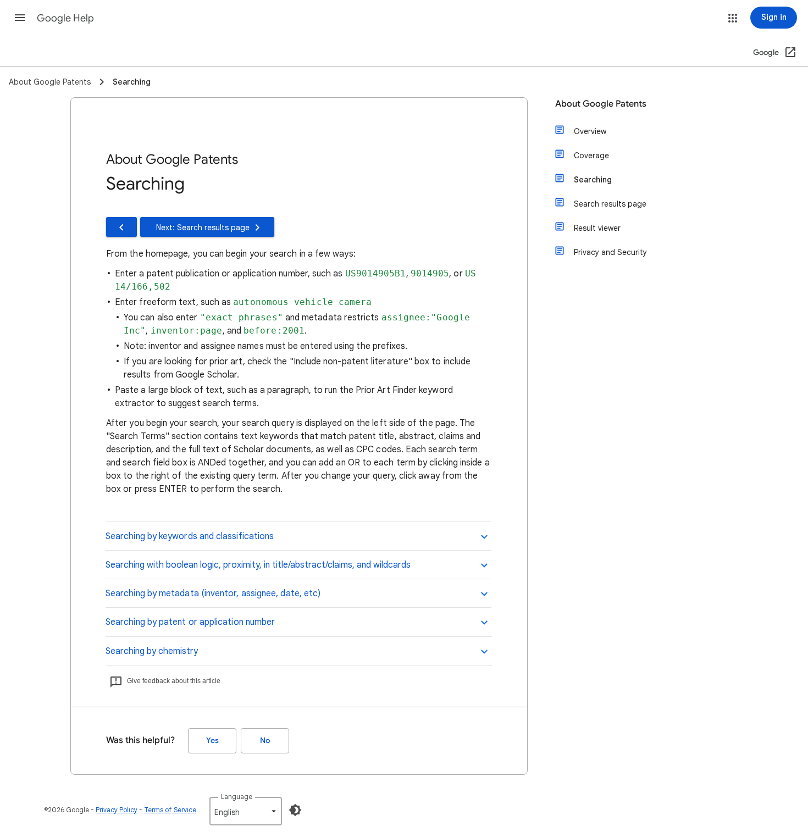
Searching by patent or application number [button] (190, 622)
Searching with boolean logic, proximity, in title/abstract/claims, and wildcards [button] (258, 564)
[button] (20, 17)
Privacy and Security (610, 252)
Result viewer (597, 228)
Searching (593, 180)
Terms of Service (170, 810)
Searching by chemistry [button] (152, 651)
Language (236, 796)
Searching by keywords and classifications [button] (190, 536)
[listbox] (245, 811)
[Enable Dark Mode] (295, 810)
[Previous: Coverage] (121, 227)
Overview (590, 131)
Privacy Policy (116, 810)
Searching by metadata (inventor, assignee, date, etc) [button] (213, 593)
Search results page (610, 204)
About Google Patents (600, 103)
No (265, 740)
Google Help (65, 18)
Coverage (591, 155)
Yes (212, 740)
